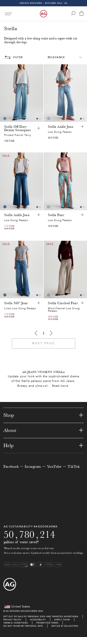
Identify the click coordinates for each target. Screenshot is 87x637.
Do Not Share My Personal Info (23, 626)
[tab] (37, 119)
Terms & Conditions (15, 623)
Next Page (43, 343)
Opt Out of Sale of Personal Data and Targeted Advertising (41, 616)
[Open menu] (8, 14)
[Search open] (73, 13)
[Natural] (48, 295)
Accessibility (38, 619)
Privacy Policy (12, 619)
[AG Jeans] (43, 13)
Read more (60, 386)
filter (18, 57)
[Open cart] (81, 14)
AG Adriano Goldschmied (21, 611)
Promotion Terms (47, 623)
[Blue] (5, 118)
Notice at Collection (65, 626)
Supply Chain (62, 619)
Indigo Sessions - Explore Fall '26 (44, 3)
